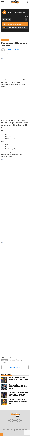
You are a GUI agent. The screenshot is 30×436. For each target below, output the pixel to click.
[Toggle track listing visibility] (26, 19)
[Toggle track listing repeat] (9, 19)
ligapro (4, 362)
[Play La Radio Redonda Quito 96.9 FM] (4, 12)
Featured (19, 360)
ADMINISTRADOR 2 (13, 50)
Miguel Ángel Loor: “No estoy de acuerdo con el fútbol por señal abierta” (18, 386)
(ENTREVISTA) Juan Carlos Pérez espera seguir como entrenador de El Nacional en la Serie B (18, 394)
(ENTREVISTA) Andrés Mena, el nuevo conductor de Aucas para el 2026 (18, 401)
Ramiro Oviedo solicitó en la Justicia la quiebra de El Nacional (18, 378)
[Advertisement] (15, 104)
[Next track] (6, 19)
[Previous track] (3, 19)
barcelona (12, 360)
